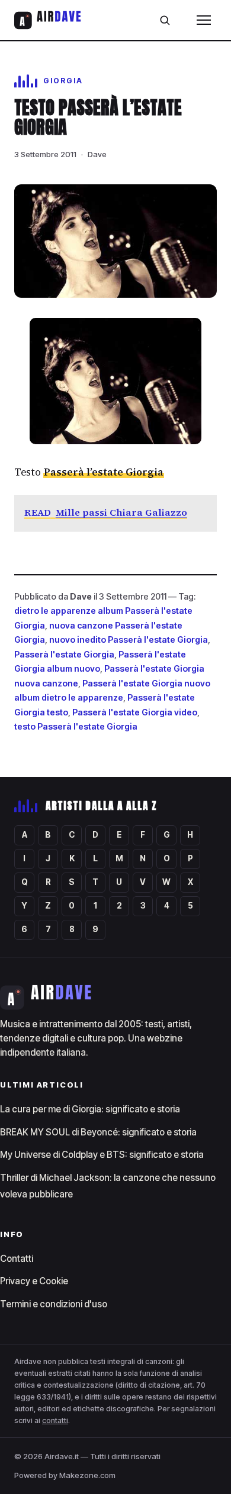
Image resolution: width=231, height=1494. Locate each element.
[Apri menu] (204, 20)
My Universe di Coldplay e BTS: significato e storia (102, 1154)
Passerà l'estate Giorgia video (134, 712)
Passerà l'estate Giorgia (64, 654)
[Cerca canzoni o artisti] (165, 20)
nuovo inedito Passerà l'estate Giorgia (128, 639)
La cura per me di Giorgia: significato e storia (90, 1109)
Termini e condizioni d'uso (53, 1304)
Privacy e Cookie (34, 1281)
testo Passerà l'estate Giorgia (75, 726)
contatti (55, 1420)
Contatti (16, 1258)
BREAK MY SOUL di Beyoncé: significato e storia (98, 1132)
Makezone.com (87, 1475)
